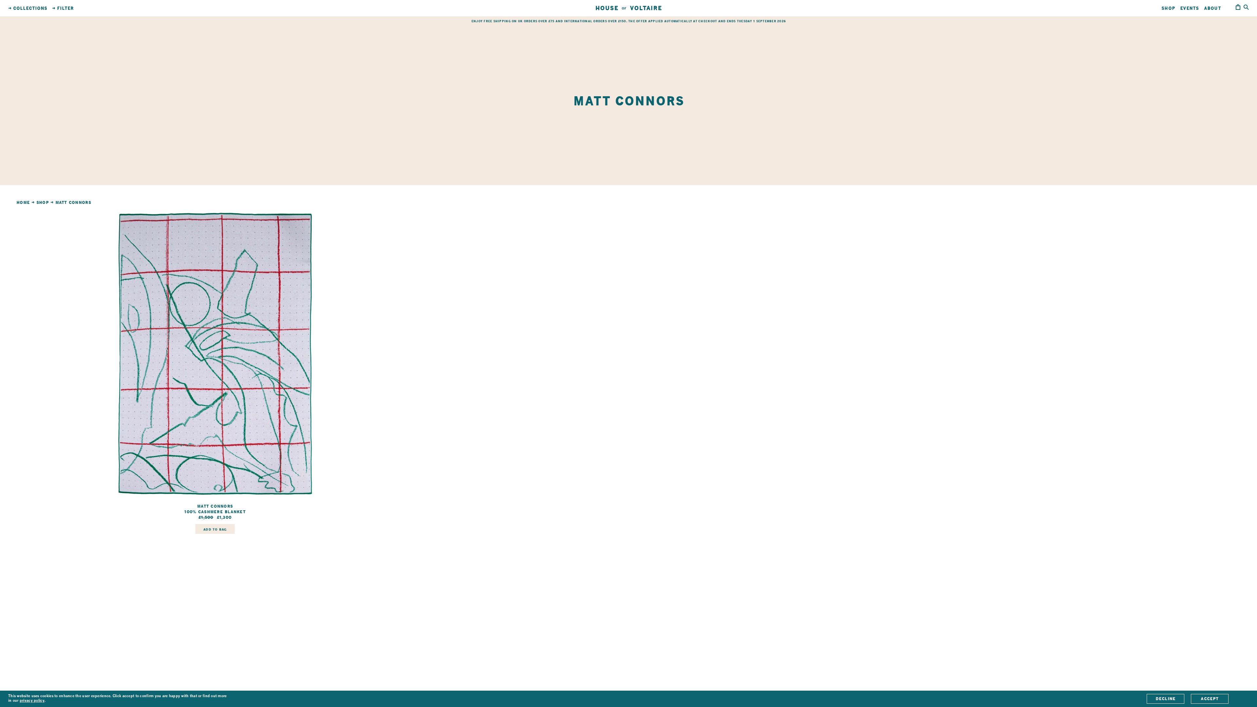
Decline (1166, 698)
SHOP (42, 202)
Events (1189, 8)
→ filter (63, 8)
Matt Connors (73, 202)
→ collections (27, 8)
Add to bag (215, 529)
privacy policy (32, 701)
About (1212, 8)
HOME (23, 202)
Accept (1209, 698)
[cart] (1238, 8)
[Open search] (1246, 8)
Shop (1168, 8)
